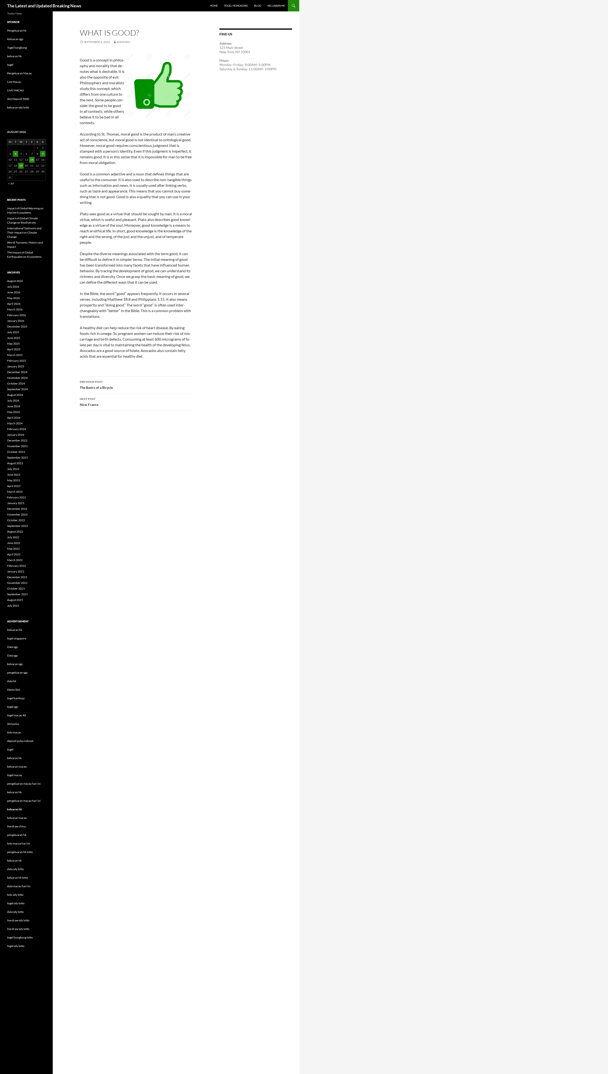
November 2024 (17, 378)
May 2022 (13, 548)
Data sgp (12, 647)
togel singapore (16, 638)
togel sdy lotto (15, 946)
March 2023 (15, 491)
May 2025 (13, 343)
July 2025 (13, 332)
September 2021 (17, 594)
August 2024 (15, 395)
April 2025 (13, 349)
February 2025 (16, 360)
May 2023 (13, 480)
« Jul (11, 183)
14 (31, 159)
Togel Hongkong (236, 5)
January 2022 (15, 571)
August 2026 (15, 281)
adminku (123, 42)
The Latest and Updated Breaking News (44, 5)
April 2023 (13, 486)
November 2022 (17, 514)
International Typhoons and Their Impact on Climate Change (24, 232)
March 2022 (15, 560)
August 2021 (15, 600)
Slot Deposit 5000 (18, 99)
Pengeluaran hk (16, 30)
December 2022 (17, 509)
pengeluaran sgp (17, 672)
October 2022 (16, 520)
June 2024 (13, 406)
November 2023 (17, 446)
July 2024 (13, 400)
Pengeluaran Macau (19, 73)
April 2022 (13, 554)
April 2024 (13, 417)
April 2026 (13, 303)
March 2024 (15, 423)
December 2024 (17, 372)
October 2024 (16, 383)
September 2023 (17, 457)
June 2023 (13, 474)
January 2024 (15, 434)
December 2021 (17, 577)
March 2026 (15, 309)
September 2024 (17, 389)
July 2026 (13, 286)
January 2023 (15, 503)
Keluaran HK (276, 5)
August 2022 (15, 531)
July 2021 (13, 605)
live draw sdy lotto (18, 929)
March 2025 (15, 355)
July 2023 (13, 469)
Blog (257, 5)
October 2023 (16, 452)
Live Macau (14, 82)
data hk (11, 681)
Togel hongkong (17, 47)
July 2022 (13, 537)
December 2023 (17, 440)
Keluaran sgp (15, 39)
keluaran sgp (15, 664)
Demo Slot (13, 689)
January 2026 (15, 321)
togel (10, 64)
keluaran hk (14, 56)
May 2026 (13, 298)
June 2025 (13, 338)
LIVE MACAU (15, 90)
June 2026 (13, 292)
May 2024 (13, 412)
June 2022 (13, 543)
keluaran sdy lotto (18, 107)
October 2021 (16, 588)
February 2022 (16, 565)
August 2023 (15, 463)
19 (21, 165)
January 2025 (15, 366)
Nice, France (89, 402)
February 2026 (16, 315)
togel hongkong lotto (20, 937)
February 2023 (16, 497)
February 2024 (16, 429)
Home (214, 5)
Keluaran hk (14, 630)
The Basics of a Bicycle (96, 384)
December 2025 (17, 326)
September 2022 (17, 526)
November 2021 (17, 583)
